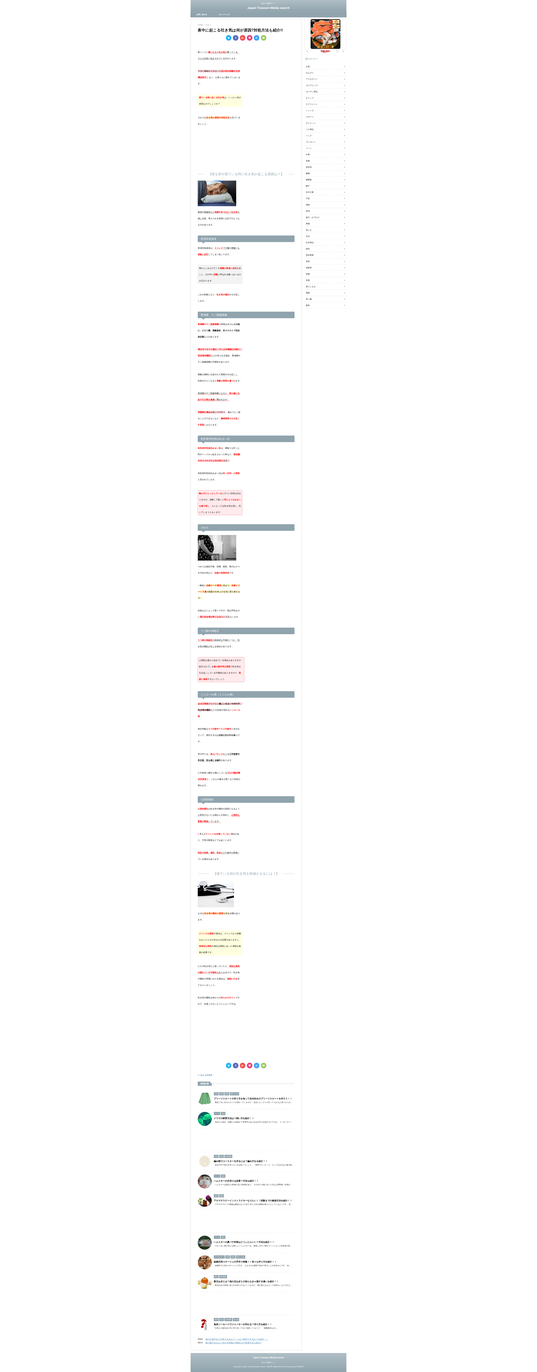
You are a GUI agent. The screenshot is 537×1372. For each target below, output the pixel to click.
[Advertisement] (246, 147)
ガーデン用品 (312, 92)
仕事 (308, 154)
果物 (308, 224)
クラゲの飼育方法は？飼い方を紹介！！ (234, 1118)
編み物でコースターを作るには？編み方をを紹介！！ (241, 1161)
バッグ (309, 136)
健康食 (309, 180)
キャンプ (310, 98)
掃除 (308, 205)
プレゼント (311, 142)
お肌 (308, 66)
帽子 (308, 186)
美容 (308, 261)
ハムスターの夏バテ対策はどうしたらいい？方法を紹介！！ (244, 1242)
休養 (308, 161)
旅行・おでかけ (313, 217)
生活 (202, 1075)
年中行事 (310, 192)
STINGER (299, 1367)
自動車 (309, 268)
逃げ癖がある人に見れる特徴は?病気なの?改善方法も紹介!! (233, 1343)
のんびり (310, 73)
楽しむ (309, 230)
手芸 (308, 198)
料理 (308, 211)
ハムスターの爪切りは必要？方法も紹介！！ (236, 1181)
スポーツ (310, 117)
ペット (309, 148)
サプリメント (312, 104)
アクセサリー (312, 79)
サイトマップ (224, 14)
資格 (308, 280)
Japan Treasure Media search (268, 8)
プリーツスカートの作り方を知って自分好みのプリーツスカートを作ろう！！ (253, 1098)
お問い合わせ (201, 14)
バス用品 (310, 129)
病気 (308, 249)
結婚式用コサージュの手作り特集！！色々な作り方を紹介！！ (245, 1262)
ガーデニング (312, 85)
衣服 (308, 274)
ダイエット (311, 123)
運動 (308, 293)
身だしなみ (311, 286)
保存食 (309, 167)
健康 (308, 173)
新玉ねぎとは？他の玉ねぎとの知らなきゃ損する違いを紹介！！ (246, 1281)
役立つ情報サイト (268, 1362)
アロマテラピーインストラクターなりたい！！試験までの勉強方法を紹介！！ (253, 1200)
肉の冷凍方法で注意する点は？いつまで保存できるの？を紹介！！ (236, 1339)
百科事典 (208, 1075)
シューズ (310, 110)
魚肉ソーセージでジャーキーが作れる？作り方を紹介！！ (243, 1324)
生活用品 (310, 242)
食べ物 (309, 299)
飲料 (308, 305)
